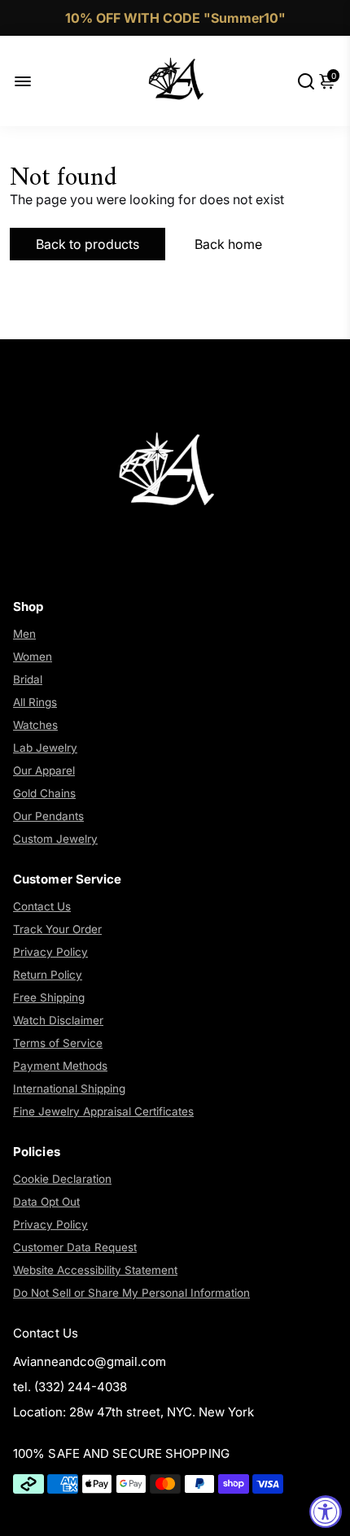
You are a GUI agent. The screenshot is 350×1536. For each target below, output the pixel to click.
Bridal (27, 679)
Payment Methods (60, 1065)
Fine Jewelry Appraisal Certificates (103, 1111)
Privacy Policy (50, 951)
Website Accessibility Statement (95, 1269)
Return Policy (47, 974)
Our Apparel (44, 770)
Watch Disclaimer (58, 1020)
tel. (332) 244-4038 (70, 1386)
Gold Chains (44, 793)
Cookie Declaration (62, 1178)
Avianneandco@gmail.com (89, 1361)
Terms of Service (58, 1042)
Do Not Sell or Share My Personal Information (131, 1292)
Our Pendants (48, 816)
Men (24, 633)
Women (32, 656)
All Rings (35, 702)
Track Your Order (57, 929)
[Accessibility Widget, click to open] (325, 1511)
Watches (35, 724)
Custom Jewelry (55, 838)
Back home (228, 244)
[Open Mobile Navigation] (35, 81)
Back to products (87, 244)
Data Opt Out (46, 1201)
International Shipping (69, 1088)
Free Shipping (49, 997)
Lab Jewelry (45, 747)
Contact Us (42, 906)
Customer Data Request (75, 1247)
